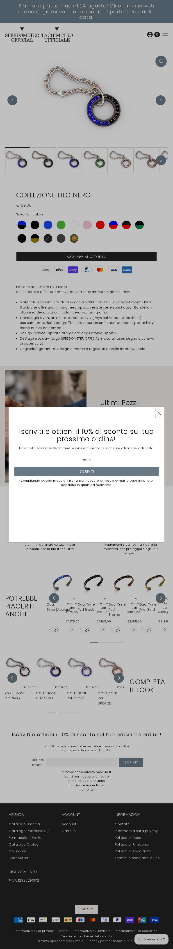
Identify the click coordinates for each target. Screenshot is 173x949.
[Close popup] (159, 413)
